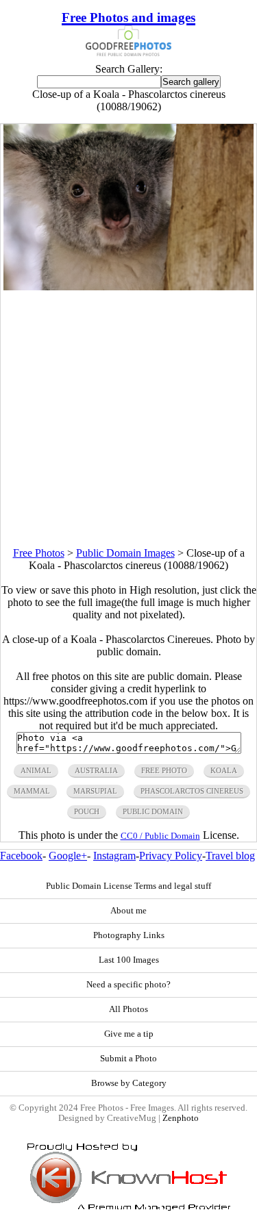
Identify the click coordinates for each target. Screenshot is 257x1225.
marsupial (95, 791)
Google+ (68, 855)
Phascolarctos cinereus (191, 791)
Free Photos (38, 553)
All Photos (128, 1009)
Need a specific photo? (128, 984)
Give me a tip (129, 1034)
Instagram (114, 855)
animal (36, 770)
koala (223, 770)
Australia (96, 770)
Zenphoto (180, 1118)
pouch (86, 811)
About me (128, 910)
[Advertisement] (128, 418)
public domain (153, 811)
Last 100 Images (129, 960)
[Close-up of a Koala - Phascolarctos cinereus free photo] (128, 286)
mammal (32, 791)
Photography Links (128, 935)
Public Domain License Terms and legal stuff (128, 886)
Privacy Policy (170, 855)
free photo (164, 770)
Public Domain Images (125, 553)
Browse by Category (129, 1083)
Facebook (21, 855)
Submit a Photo (128, 1058)
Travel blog (230, 855)
